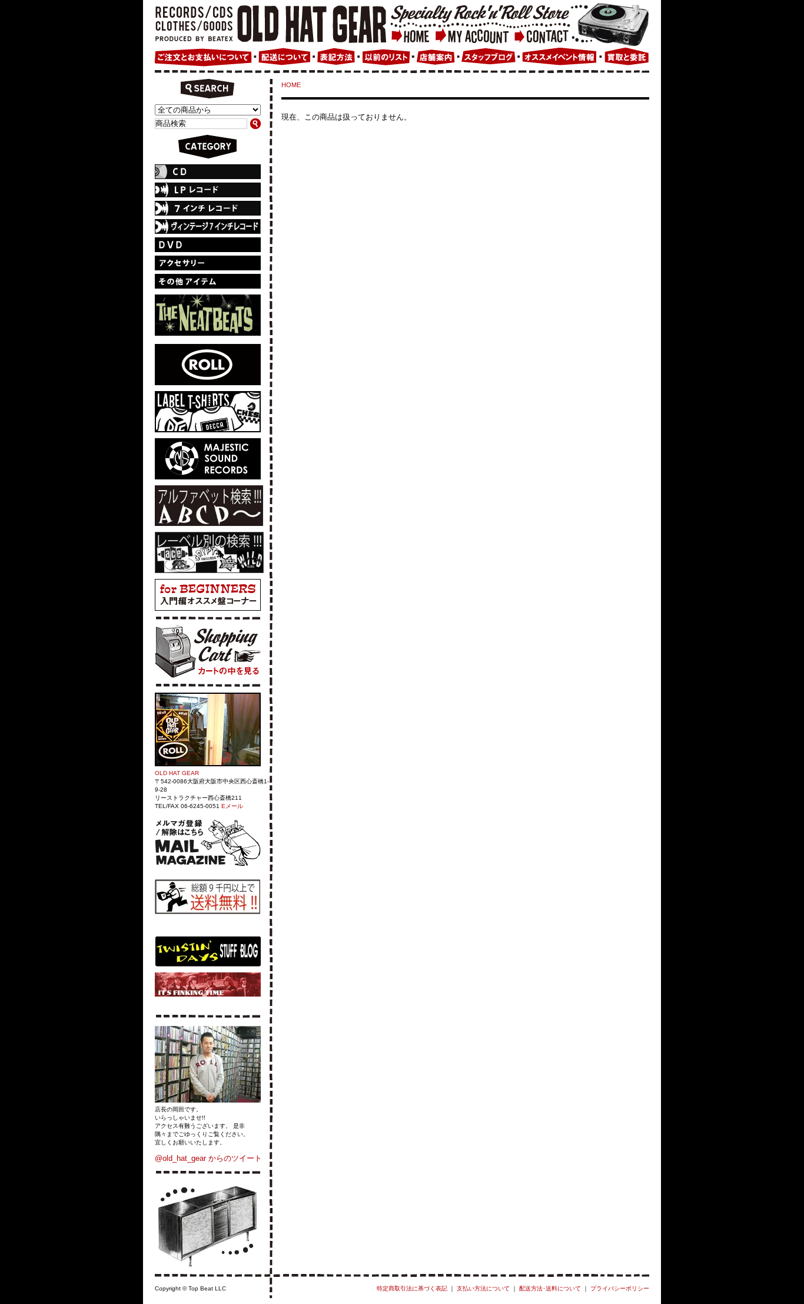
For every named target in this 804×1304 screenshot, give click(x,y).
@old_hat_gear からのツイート (208, 1158)
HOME (291, 84)
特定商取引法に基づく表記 (412, 1288)
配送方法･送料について (550, 1288)
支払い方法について (483, 1288)
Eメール (232, 806)
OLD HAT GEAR (177, 773)
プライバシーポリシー (619, 1288)
